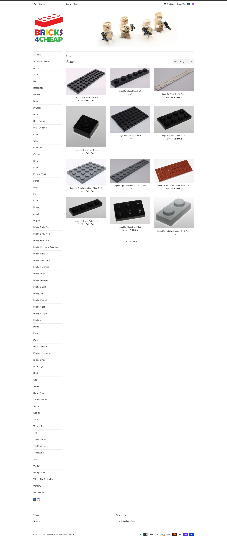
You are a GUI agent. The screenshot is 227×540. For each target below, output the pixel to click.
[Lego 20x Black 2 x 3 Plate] (130, 210)
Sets (35, 380)
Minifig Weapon (40, 313)
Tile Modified (39, 446)
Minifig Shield (39, 287)
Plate (35, 340)
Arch (35, 75)
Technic (37, 419)
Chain (36, 134)
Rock (35, 373)
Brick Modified (40, 128)
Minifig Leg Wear (41, 280)
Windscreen (39, 492)
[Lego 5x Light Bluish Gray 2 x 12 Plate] (130, 171)
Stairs (36, 406)
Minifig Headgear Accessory (46, 247)
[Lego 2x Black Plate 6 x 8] (130, 119)
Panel (36, 327)
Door (35, 167)
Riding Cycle (39, 360)
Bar (35, 81)
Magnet (36, 220)
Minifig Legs (39, 274)
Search (36, 521)
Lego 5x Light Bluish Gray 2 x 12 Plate (129, 185)
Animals (37, 55)
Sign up (77, 4)
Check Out (181, 4)
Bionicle (37, 94)
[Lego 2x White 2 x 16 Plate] (174, 79)
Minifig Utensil (40, 300)
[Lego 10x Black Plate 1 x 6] (130, 78)
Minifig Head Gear (41, 260)
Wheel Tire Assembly (43, 479)
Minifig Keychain (41, 267)
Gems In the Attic (53, 534)
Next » (134, 241)
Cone (35, 141)
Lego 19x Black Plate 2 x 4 (173, 136)
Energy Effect (39, 174)
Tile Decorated (40, 439)
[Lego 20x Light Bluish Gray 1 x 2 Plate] (174, 212)
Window (37, 486)
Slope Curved (39, 393)
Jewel (36, 214)
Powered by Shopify (66, 534)
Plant (35, 333)
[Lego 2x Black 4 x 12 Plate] (86, 81)
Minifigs (37, 320)
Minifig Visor (39, 307)
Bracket (36, 108)
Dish (35, 161)
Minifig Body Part (41, 227)
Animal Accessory (41, 61)
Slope (36, 386)
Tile (35, 433)
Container (38, 148)
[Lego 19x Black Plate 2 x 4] (174, 119)
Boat (35, 101)
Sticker (36, 413)
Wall (35, 459)
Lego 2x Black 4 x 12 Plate (86, 97)
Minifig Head (39, 254)
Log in (68, 4)
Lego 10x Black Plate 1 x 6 (129, 91)
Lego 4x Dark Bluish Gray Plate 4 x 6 (86, 188)
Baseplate (38, 88)
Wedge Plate (39, 473)
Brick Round (39, 121)
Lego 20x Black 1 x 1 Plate (86, 150)
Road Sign (38, 366)
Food (35, 194)
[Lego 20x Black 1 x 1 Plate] (86, 126)
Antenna (37, 68)
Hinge (36, 207)
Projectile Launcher (42, 353)
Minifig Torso (39, 293)
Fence (36, 181)
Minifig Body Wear (41, 234)
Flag (35, 187)
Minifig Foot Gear (41, 240)
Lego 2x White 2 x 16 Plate (173, 94)
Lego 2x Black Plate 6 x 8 (130, 135)
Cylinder (37, 154)
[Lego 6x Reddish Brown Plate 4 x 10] (174, 171)
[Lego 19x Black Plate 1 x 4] (86, 207)
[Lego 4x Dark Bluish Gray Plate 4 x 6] (86, 172)
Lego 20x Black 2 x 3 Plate (129, 227)
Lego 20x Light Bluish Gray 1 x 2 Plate (173, 231)
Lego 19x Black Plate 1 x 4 (86, 221)
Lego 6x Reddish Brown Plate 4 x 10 (173, 185)
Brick (35, 114)
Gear (35, 201)
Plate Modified (40, 347)
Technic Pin (38, 426)
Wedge (36, 466)
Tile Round (38, 453)
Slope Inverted (40, 400)
